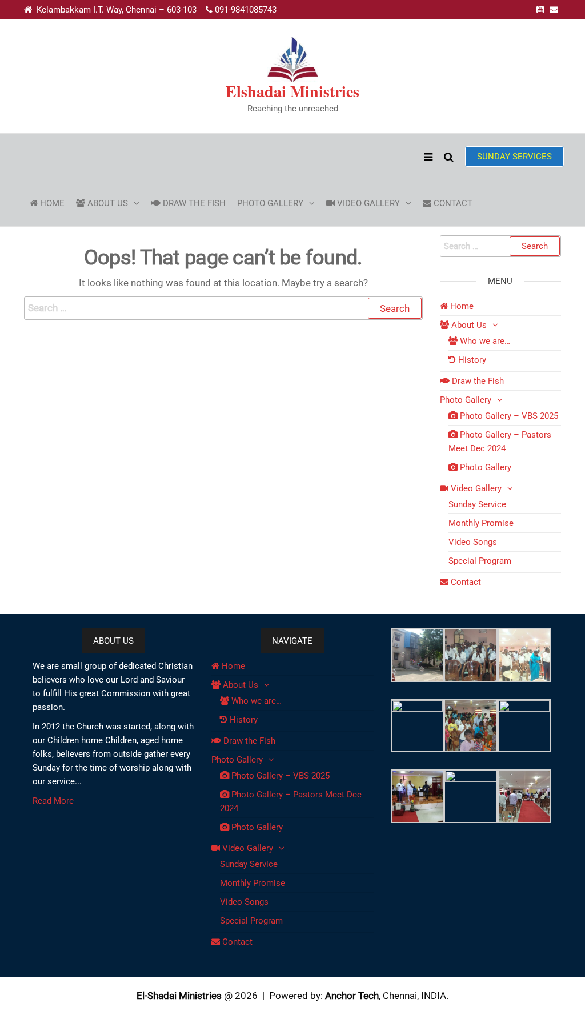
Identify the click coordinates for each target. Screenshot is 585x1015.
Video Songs (472, 542)
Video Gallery (367, 203)
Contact (451, 203)
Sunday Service (477, 504)
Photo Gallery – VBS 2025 (508, 416)
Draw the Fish (193, 203)
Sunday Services (514, 156)
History (471, 360)
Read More (53, 801)
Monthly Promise (481, 523)
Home (51, 203)
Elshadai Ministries (292, 91)
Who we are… (484, 341)
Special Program (479, 561)
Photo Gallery (270, 203)
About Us (106, 203)
